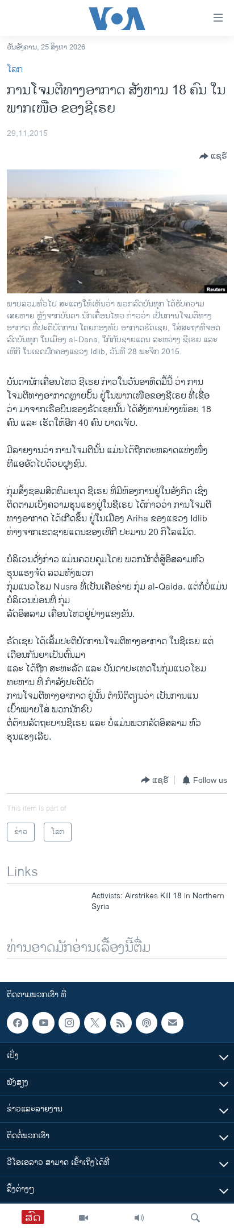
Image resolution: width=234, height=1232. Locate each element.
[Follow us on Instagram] (69, 1023)
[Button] (213, 156)
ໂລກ (15, 69)
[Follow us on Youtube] (43, 1023)
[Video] (83, 1218)
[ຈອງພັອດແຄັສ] (172, 1023)
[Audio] (139, 1218)
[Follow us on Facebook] (17, 1023)
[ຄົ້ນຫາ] (195, 1218)
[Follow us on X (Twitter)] (95, 1023)
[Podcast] (146, 1023)
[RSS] (121, 1023)
